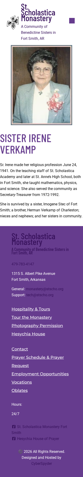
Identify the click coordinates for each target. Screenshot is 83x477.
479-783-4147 (23, 264)
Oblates (20, 390)
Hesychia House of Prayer (37, 439)
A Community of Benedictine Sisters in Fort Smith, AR (40, 251)
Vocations (22, 382)
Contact (20, 349)
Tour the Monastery (32, 317)
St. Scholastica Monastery (38, 12)
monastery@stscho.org (44, 289)
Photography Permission (37, 325)
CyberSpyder (41, 463)
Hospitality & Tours (31, 309)
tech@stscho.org (39, 295)
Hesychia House (28, 333)
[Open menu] (72, 20)
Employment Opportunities (40, 373)
